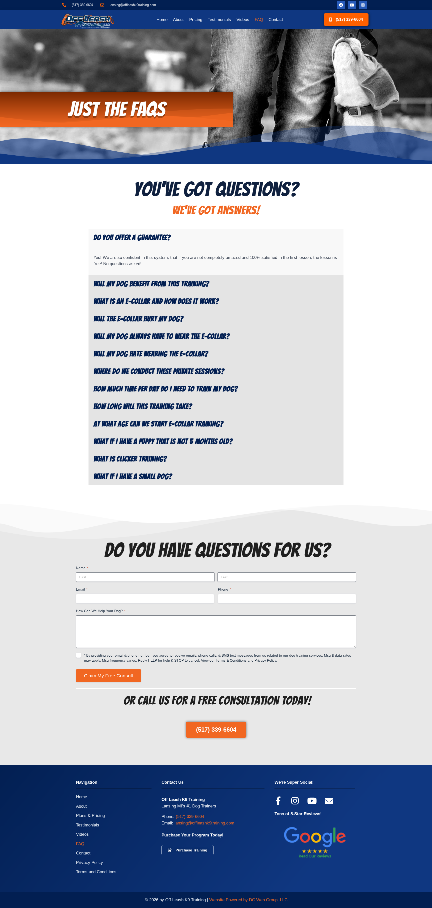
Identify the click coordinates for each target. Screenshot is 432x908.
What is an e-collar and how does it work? (156, 301)
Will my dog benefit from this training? (151, 284)
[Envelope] (329, 800)
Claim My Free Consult (108, 675)
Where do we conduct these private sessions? (159, 371)
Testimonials (219, 19)
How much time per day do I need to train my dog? (166, 389)
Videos (242, 19)
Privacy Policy (265, 660)
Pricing (195, 19)
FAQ (259, 19)
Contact (275, 19)
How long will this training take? (143, 406)
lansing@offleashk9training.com (204, 823)
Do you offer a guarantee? (132, 237)
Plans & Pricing (90, 815)
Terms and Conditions (96, 871)
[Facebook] (341, 5)
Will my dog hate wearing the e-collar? (151, 354)
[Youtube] (352, 5)
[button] (216, 237)
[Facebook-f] (278, 800)
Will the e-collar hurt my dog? (138, 319)
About (178, 19)
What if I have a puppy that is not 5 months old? (163, 441)
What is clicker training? (130, 459)
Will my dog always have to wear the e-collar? (162, 336)
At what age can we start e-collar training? (158, 424)
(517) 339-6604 (190, 816)
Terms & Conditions (231, 660)
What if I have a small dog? (133, 476)
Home (162, 19)
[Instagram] (363, 5)
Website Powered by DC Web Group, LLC (248, 899)
